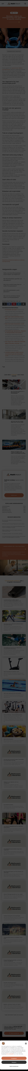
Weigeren (14, 1062)
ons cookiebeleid (10, 1053)
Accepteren (14, 1058)
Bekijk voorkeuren (14, 1066)
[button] (26, 1043)
